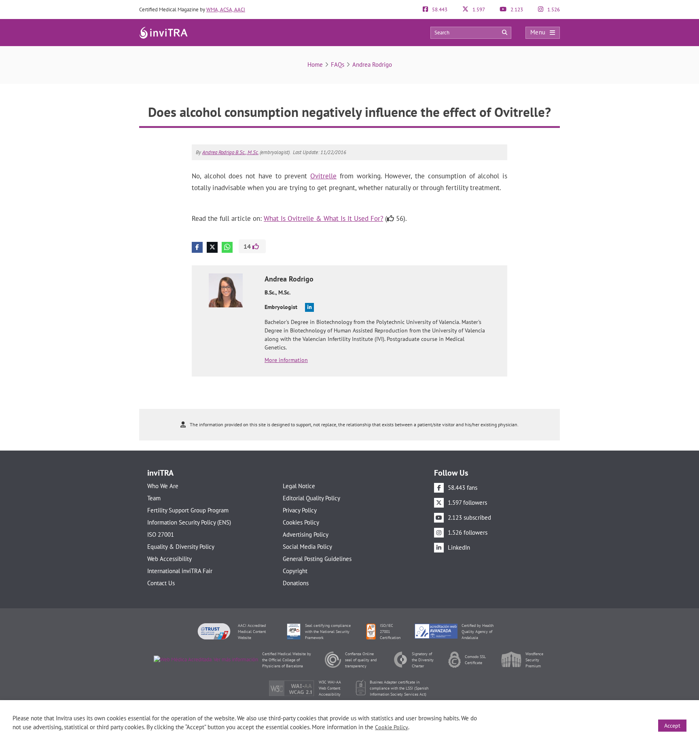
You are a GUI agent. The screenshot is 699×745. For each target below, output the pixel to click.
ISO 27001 (160, 534)
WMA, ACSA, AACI (225, 9)
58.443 (439, 9)
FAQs (337, 64)
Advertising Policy (305, 534)
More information (286, 360)
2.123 (516, 9)
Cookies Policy (301, 522)
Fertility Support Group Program (188, 510)
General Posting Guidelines (317, 559)
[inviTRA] (163, 32)
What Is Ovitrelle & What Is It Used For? (323, 218)
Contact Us (161, 583)
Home (315, 64)
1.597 (478, 9)
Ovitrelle (323, 175)
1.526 (553, 9)
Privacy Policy (300, 510)
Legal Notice (299, 486)
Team (154, 498)
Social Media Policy (307, 547)
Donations (296, 583)
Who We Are (162, 486)
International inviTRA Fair (179, 571)
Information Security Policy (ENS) (189, 522)
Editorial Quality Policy (311, 498)
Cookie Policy (391, 727)
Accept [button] (672, 725)
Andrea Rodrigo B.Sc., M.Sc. (230, 152)
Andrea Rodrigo (372, 64)
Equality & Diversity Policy (180, 547)
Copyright (295, 571)
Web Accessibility (169, 559)
